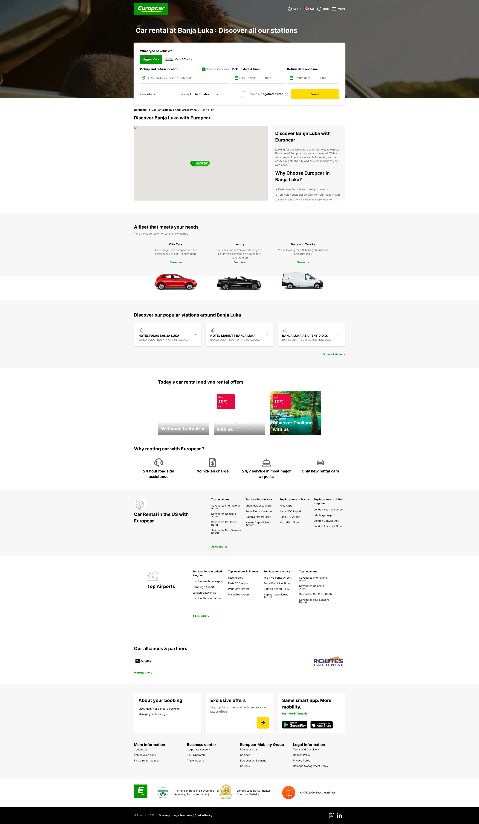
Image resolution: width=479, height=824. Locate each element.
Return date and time (302, 69)
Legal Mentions (182, 815)
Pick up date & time (246, 69)
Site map (164, 815)
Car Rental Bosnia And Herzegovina (174, 109)
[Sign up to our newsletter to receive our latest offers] (263, 723)
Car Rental (140, 109)
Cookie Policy (203, 815)
